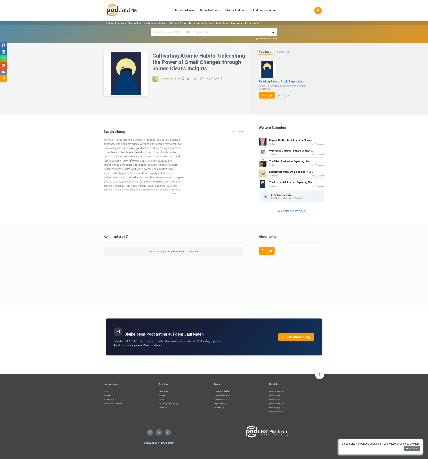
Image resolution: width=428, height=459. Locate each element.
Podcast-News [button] (184, 10)
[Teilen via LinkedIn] (3, 52)
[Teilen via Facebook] (3, 45)
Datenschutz (164, 407)
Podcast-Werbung (277, 403)
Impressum (109, 399)
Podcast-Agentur (276, 407)
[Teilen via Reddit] (3, 65)
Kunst (262, 86)
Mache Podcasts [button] (236, 10)
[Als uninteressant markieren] (183, 78)
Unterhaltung (274, 86)
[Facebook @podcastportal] (168, 432)
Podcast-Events (220, 399)
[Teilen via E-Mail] (3, 72)
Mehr (173, 193)
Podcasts (121, 23)
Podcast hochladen (222, 395)
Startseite (110, 23)
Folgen (269, 95)
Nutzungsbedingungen (169, 403)
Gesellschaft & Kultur (293, 86)
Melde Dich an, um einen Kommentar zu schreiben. (173, 251)
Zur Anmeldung (298, 337)
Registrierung (220, 403)
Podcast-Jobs (275, 395)
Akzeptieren (411, 448)
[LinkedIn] (159, 432)
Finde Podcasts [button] (210, 10)
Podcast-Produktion (277, 411)
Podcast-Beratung (277, 391)
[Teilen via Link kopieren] (3, 78)
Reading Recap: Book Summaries (281, 81)
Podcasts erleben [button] (264, 10)
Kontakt (162, 395)
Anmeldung (219, 407)
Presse (161, 399)
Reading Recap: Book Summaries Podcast (147, 23)
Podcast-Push (275, 399)
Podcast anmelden (222, 391)
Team (106, 391)
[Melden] (222, 78)
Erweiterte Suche (268, 38)
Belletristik (264, 88)
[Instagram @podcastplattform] (150, 432)
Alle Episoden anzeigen (291, 211)
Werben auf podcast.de (113, 403)
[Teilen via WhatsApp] (3, 58)
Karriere (107, 395)
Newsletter (163, 391)
